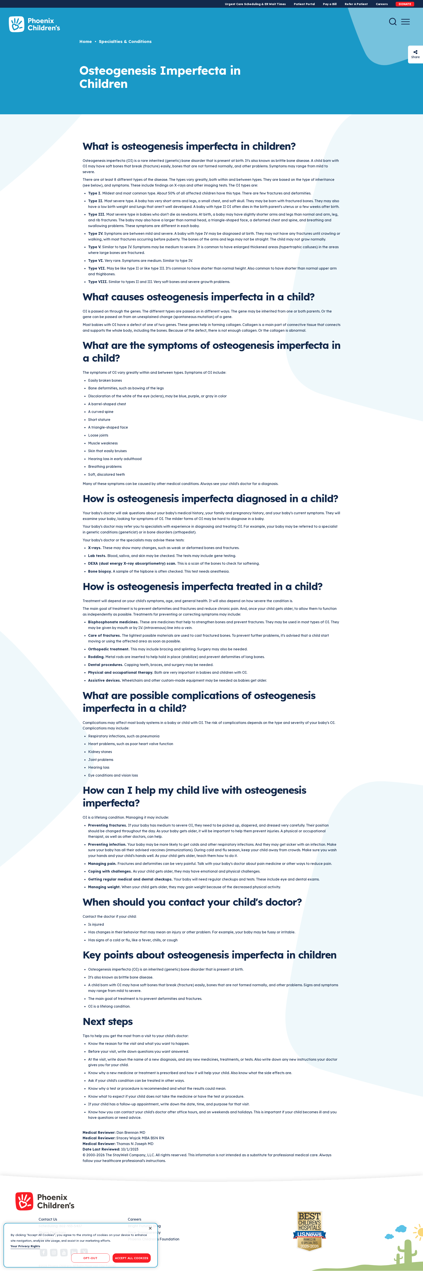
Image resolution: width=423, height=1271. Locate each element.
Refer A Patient (356, 4)
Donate (405, 4)
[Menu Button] (405, 21)
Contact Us (48, 1219)
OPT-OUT (90, 1258)
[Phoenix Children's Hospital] (34, 24)
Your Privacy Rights (25, 1246)
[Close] (150, 1228)
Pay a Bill (330, 4)
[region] (81, 1245)
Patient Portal (304, 4)
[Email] (415, 52)
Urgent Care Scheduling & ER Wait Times (255, 4)
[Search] (393, 22)
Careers (382, 4)
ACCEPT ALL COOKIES (131, 1258)
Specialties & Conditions (125, 41)
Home (85, 41)
